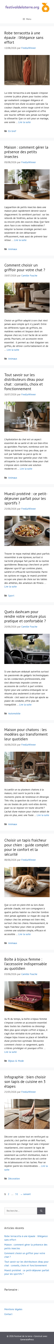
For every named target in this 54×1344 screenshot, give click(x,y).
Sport (11, 595)
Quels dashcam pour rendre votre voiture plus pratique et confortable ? (25, 616)
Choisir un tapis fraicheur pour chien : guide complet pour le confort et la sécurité (26, 847)
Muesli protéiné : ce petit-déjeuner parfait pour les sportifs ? (26, 498)
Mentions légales (13, 1309)
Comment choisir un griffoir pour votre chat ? (24, 267)
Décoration (14, 1178)
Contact (8, 1314)
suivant (25, 1194)
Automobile (14, 713)
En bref (12, 131)
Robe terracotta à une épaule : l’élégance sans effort (23, 37)
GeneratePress (27, 1339)
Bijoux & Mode (16, 1060)
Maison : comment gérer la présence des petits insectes (26, 152)
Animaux (12, 249)
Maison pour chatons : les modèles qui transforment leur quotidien (26, 734)
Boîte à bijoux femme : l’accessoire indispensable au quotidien (25, 964)
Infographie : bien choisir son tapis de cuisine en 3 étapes (25, 1081)
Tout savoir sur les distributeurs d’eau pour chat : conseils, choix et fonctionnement (24, 381)
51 (17, 1194)
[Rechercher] (41, 1210)
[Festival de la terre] (27, 7)
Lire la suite (24, 122)
